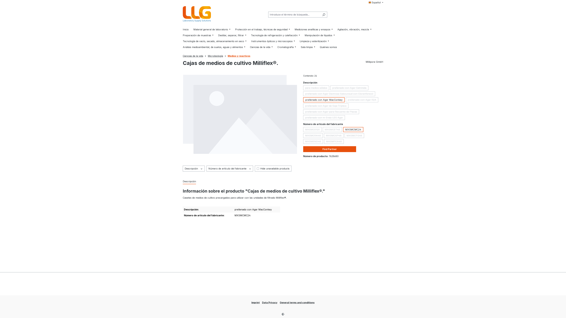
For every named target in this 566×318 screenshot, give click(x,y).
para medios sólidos (317, 88)
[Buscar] (323, 15)
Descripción (192, 168)
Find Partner (330, 149)
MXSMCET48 (333, 130)
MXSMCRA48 (314, 136)
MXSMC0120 (313, 130)
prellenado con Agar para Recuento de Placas (332, 112)
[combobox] (294, 15)
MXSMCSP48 (334, 136)
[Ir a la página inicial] (197, 14)
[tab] (189, 181)
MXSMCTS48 (355, 136)
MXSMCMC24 (353, 129)
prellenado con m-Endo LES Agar (325, 118)
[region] (240, 114)
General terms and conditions (297, 302)
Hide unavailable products (274, 168)
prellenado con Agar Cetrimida (350, 88)
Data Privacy (269, 302)
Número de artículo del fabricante (227, 168)
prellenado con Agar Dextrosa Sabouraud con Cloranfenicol (340, 94)
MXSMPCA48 (335, 142)
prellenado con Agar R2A (363, 100)
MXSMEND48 (314, 142)
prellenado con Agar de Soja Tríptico (326, 106)
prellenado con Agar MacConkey (324, 99)
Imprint (255, 302)
